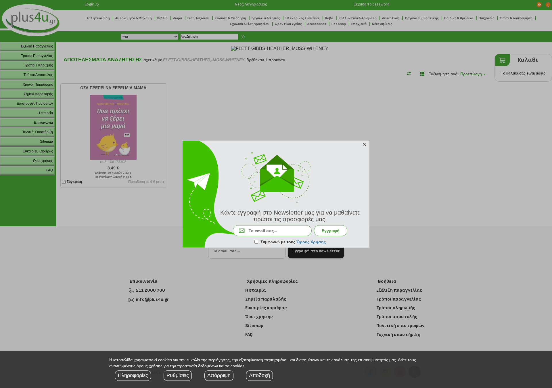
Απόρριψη (219, 375)
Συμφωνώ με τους (293, 242)
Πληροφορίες (133, 375)
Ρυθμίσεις (177, 375)
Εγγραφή (331, 230)
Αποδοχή (259, 375)
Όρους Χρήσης (311, 242)
